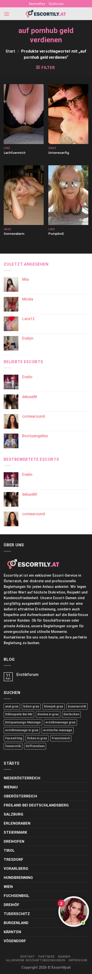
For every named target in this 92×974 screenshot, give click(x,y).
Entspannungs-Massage (23, 722)
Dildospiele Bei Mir (19, 714)
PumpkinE (56, 233)
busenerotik (77, 706)
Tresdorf (13, 859)
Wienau (11, 787)
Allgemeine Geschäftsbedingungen (36, 960)
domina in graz (48, 714)
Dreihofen (14, 841)
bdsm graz (31, 706)
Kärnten (12, 932)
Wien (8, 886)
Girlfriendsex (35, 746)
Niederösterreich (22, 778)
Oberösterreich (20, 796)
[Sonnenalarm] (24, 195)
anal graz (12, 706)
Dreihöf (11, 905)
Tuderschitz (17, 914)
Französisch (61, 738)
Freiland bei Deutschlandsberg (36, 805)
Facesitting (13, 738)
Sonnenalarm (14, 233)
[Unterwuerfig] (68, 114)
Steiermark (15, 832)
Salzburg (13, 814)
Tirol (9, 850)
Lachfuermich (15, 153)
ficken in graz (37, 738)
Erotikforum (27, 674)
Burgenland (16, 923)
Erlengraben (17, 823)
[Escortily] (46, 14)
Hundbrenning (18, 877)
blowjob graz (53, 706)
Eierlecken (71, 714)
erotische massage (57, 730)
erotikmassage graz (60, 722)
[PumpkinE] (68, 195)
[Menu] (7, 14)
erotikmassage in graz (22, 730)
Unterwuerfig (58, 153)
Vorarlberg (16, 868)
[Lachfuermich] (24, 114)
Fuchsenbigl (16, 896)
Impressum (78, 960)
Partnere (46, 956)
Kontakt (27, 956)
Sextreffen (37, 4)
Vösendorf (15, 941)
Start (10, 51)
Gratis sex (56, 4)
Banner (64, 956)
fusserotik (13, 746)
